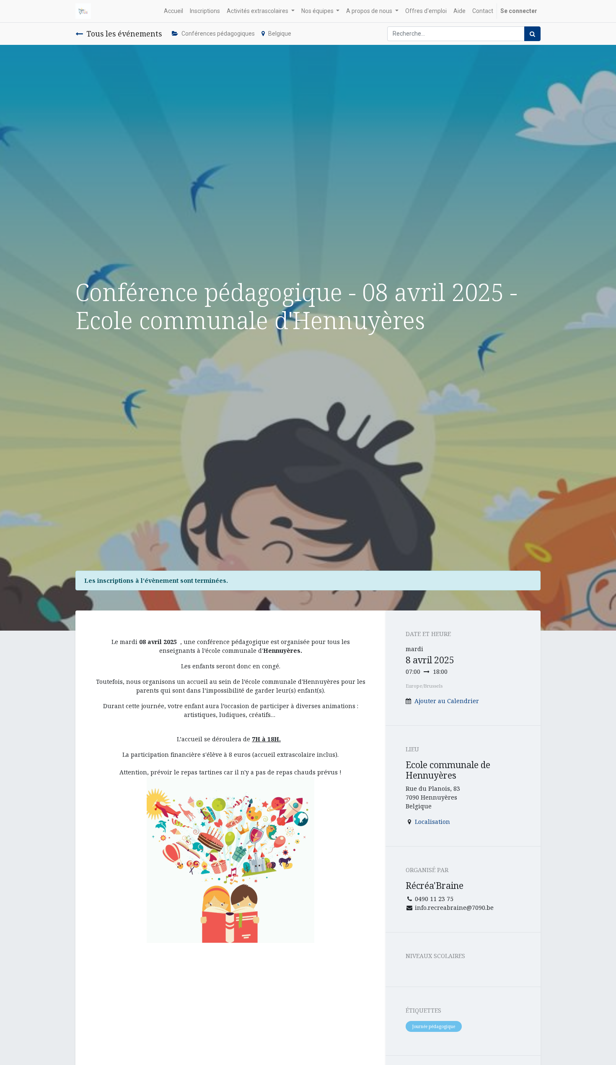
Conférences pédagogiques (218, 33)
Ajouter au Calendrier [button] (446, 701)
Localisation (432, 822)
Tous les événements (124, 34)
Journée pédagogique (433, 1026)
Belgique (279, 33)
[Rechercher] (532, 33)
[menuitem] (173, 11)
